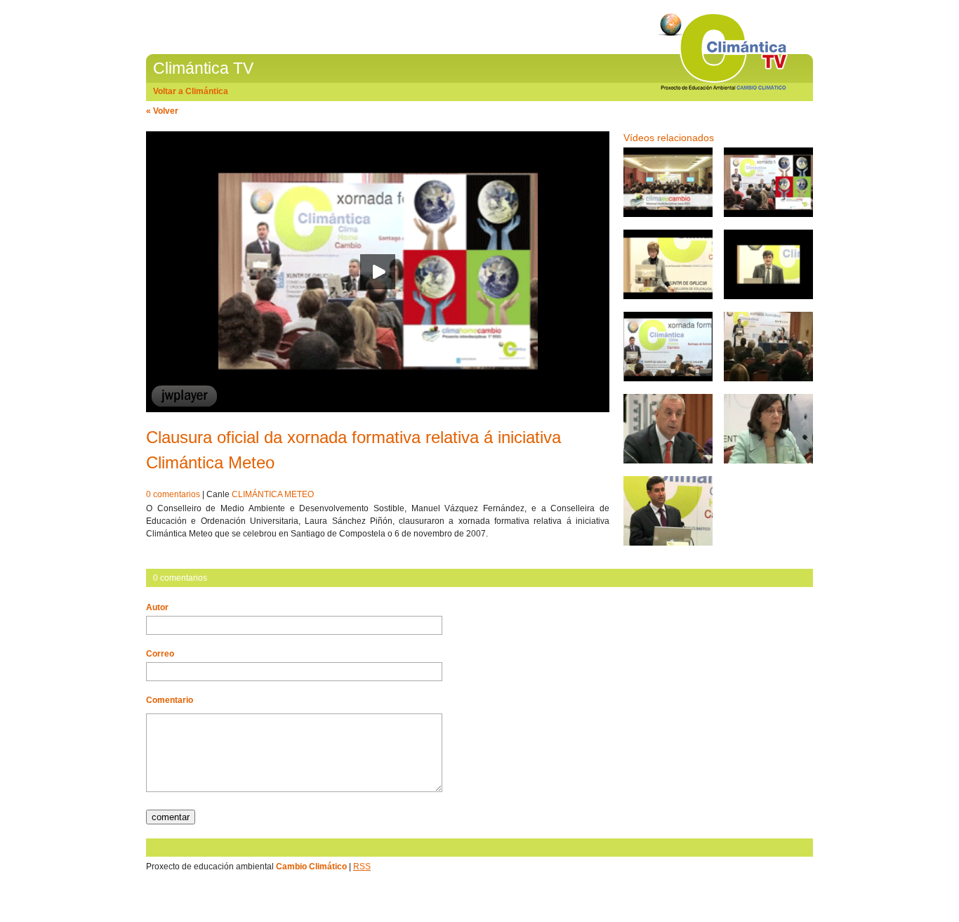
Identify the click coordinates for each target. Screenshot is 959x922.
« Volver (162, 111)
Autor (157, 607)
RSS (362, 866)
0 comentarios (173, 494)
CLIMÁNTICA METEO (273, 494)
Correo (160, 654)
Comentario (169, 700)
